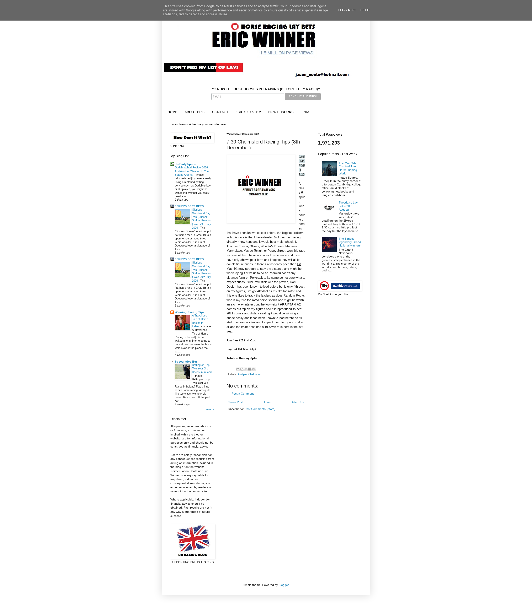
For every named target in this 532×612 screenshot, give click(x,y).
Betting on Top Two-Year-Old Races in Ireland (202, 368)
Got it (365, 10)
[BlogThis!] (242, 369)
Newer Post (235, 402)
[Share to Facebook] (250, 369)
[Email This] (238, 369)
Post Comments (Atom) (260, 409)
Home (267, 402)
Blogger (284, 584)
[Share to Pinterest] (254, 369)
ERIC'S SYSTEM (248, 112)
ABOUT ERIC (195, 112)
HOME (172, 112)
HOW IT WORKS (281, 112)
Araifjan (242, 374)
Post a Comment (243, 393)
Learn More (347, 10)
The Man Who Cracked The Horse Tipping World (348, 168)
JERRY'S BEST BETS (189, 206)
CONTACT (220, 112)
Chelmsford (255, 374)
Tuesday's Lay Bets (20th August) (348, 206)
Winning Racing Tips (189, 312)
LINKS (305, 112)
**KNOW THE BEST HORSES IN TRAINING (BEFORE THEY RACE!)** (266, 89)
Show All (210, 409)
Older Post (297, 402)
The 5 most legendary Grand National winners (350, 242)
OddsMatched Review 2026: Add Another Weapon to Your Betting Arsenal (192, 171)
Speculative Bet (186, 361)
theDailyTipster (185, 164)
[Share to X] (246, 369)
